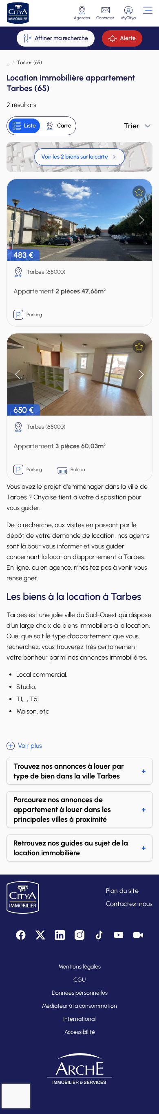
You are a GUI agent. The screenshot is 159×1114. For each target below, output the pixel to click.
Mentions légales (79, 966)
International (79, 1019)
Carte (64, 125)
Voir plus (30, 745)
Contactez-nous (129, 904)
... (8, 62)
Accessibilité (79, 1032)
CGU (79, 979)
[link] (79, 157)
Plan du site (122, 891)
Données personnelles (80, 992)
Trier (131, 125)
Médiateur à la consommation (79, 1005)
